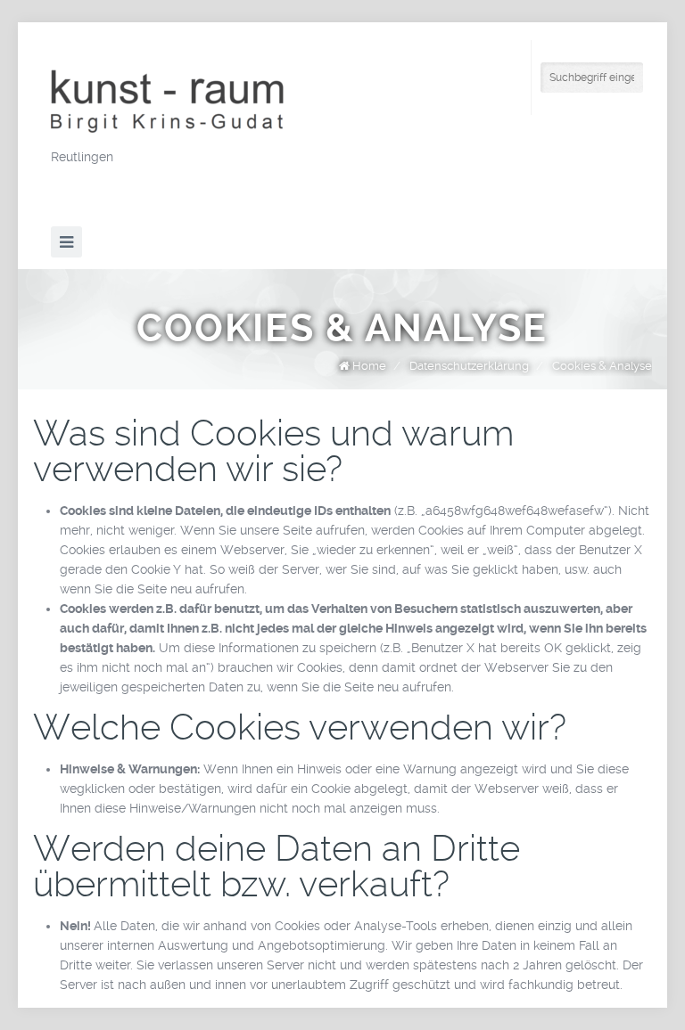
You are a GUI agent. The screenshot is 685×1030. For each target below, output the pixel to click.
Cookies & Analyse (602, 365)
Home (369, 365)
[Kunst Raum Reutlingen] (184, 102)
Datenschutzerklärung (469, 365)
